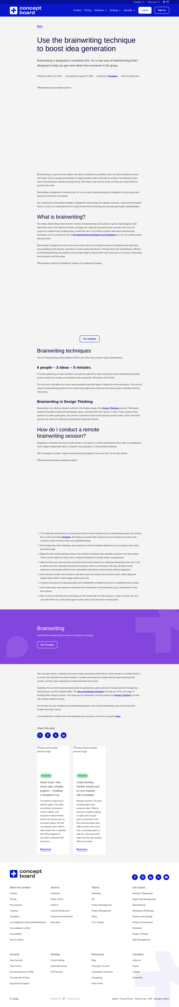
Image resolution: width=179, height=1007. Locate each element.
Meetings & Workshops (143, 911)
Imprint (115, 999)
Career (135, 966)
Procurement (16, 905)
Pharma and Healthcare (62, 916)
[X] (158, 877)
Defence (55, 905)
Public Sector (57, 899)
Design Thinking (110, 408)
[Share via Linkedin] (63, 735)
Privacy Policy (126, 999)
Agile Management (141, 940)
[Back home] (28, 873)
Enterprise (55, 893)
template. (66, 537)
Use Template (47, 645)
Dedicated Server (59, 966)
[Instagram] (143, 877)
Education (55, 922)
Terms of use (140, 999)
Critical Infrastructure (60, 911)
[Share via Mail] (40, 735)
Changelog (97, 978)
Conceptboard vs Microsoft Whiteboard (28, 922)
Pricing (13, 899)
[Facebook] (135, 877)
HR (93, 899)
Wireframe (137, 928)
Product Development (142, 922)
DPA (150, 999)
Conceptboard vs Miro (20, 928)
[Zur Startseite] (28, 10)
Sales (94, 916)
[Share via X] (56, 735)
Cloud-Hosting (57, 960)
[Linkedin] (150, 877)
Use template (89, 339)
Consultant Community (102, 972)
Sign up (162, 10)
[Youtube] (166, 877)
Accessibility (15, 934)
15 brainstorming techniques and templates (94, 235)
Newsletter (137, 978)
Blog (94, 960)
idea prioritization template (91, 691)
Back (39, 26)
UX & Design (98, 922)
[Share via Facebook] (48, 735)
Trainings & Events (100, 966)
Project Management (101, 911)
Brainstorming (138, 905)
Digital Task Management (144, 899)
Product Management (102, 905)
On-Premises (57, 972)
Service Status (16, 940)
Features (14, 911)
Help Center (97, 983)
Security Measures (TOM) (22, 972)
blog (118, 716)
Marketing (96, 893)
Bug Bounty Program (19, 983)
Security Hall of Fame (20, 978)
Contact (136, 972)
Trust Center (15, 966)
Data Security (16, 960)
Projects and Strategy (142, 916)
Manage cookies (161, 999)
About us (136, 960)
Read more (45, 849)
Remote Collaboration (142, 893)
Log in (145, 10)
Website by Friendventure (65, 999)
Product (13, 893)
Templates (112, 76)
